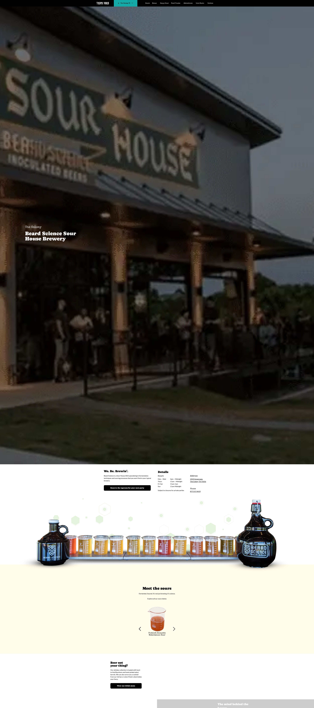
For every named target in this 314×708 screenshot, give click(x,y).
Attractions (188, 3)
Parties (210, 3)
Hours (147, 3)
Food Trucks (175, 3)
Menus (154, 3)
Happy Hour (164, 3)
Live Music (200, 3)
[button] (140, 629)
